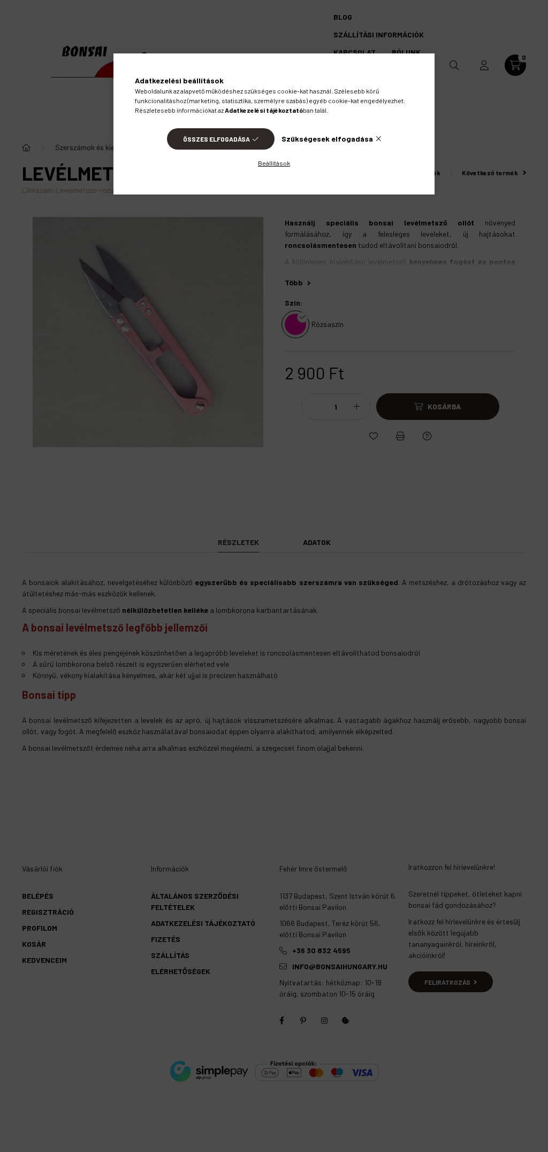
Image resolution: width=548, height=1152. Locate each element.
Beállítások (274, 163)
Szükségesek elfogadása (327, 138)
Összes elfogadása (216, 139)
